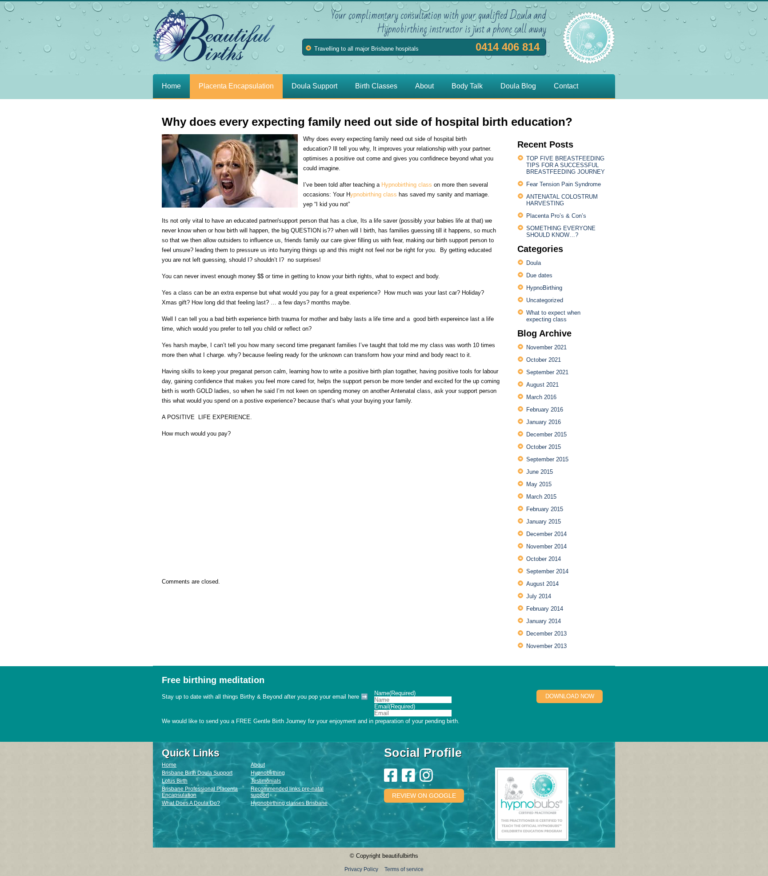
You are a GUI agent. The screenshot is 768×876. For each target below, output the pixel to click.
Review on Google (424, 795)
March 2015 (541, 496)
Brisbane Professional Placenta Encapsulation (200, 792)
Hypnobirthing (268, 773)
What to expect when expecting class (553, 316)
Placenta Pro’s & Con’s (556, 215)
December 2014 (546, 534)
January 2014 (543, 621)
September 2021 (547, 372)
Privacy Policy (361, 869)
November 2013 (546, 646)
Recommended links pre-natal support (287, 792)
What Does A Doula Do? (191, 803)
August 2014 (542, 583)
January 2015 (543, 521)
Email (394, 706)
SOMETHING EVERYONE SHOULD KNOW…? (561, 231)
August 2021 (542, 384)
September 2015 (547, 459)
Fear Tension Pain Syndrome (563, 184)
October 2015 (543, 447)
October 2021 (543, 359)
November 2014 (546, 546)
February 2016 (544, 409)
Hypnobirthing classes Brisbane (289, 803)
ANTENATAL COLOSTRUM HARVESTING (562, 200)
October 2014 (543, 559)
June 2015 (539, 471)
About (258, 765)
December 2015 (546, 434)
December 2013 (546, 633)
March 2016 (541, 397)
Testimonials (266, 781)
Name (395, 693)
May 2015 (539, 484)
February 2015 (544, 509)
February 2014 (544, 608)
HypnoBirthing (544, 287)
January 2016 (543, 422)
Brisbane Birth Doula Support (197, 773)
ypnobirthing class (373, 194)
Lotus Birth (175, 781)
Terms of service (404, 869)
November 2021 (546, 347)
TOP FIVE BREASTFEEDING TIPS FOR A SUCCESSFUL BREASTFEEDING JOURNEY (565, 165)
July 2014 (538, 596)
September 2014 (547, 571)
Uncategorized (544, 300)
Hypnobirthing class (407, 184)
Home (169, 765)
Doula (533, 263)
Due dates (539, 275)
